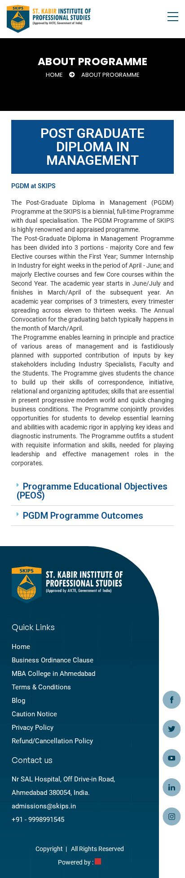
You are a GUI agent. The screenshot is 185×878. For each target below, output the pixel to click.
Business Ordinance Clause (52, 660)
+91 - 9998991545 (38, 820)
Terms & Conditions (41, 687)
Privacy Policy (32, 728)
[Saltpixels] (98, 862)
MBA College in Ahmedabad (53, 674)
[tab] (92, 491)
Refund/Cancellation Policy (52, 741)
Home (54, 75)
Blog (18, 701)
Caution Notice (34, 714)
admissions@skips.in (44, 806)
